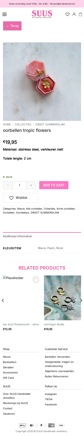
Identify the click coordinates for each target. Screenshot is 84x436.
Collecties (23, 124)
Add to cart (54, 185)
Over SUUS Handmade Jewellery (16, 396)
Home (7, 124)
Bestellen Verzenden (57, 356)
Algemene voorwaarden (59, 371)
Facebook (51, 404)
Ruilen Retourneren (56, 376)
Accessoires (10, 372)
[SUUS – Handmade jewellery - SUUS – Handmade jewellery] (42, 14)
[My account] (74, 14)
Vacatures (9, 413)
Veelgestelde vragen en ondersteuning (59, 364)
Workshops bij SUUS (15, 403)
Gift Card (8, 377)
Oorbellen (8, 212)
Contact (7, 408)
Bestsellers (9, 362)
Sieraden (8, 367)
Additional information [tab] (17, 236)
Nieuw (20, 208)
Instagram (51, 394)
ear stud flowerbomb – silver (21, 324)
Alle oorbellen (34, 208)
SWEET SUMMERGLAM (50, 124)
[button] (4, 14)
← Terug (12, 26)
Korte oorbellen (66, 208)
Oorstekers (22, 212)
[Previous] (3, 308)
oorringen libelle (54, 324)
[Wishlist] (68, 14)
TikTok (49, 399)
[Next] (81, 308)
